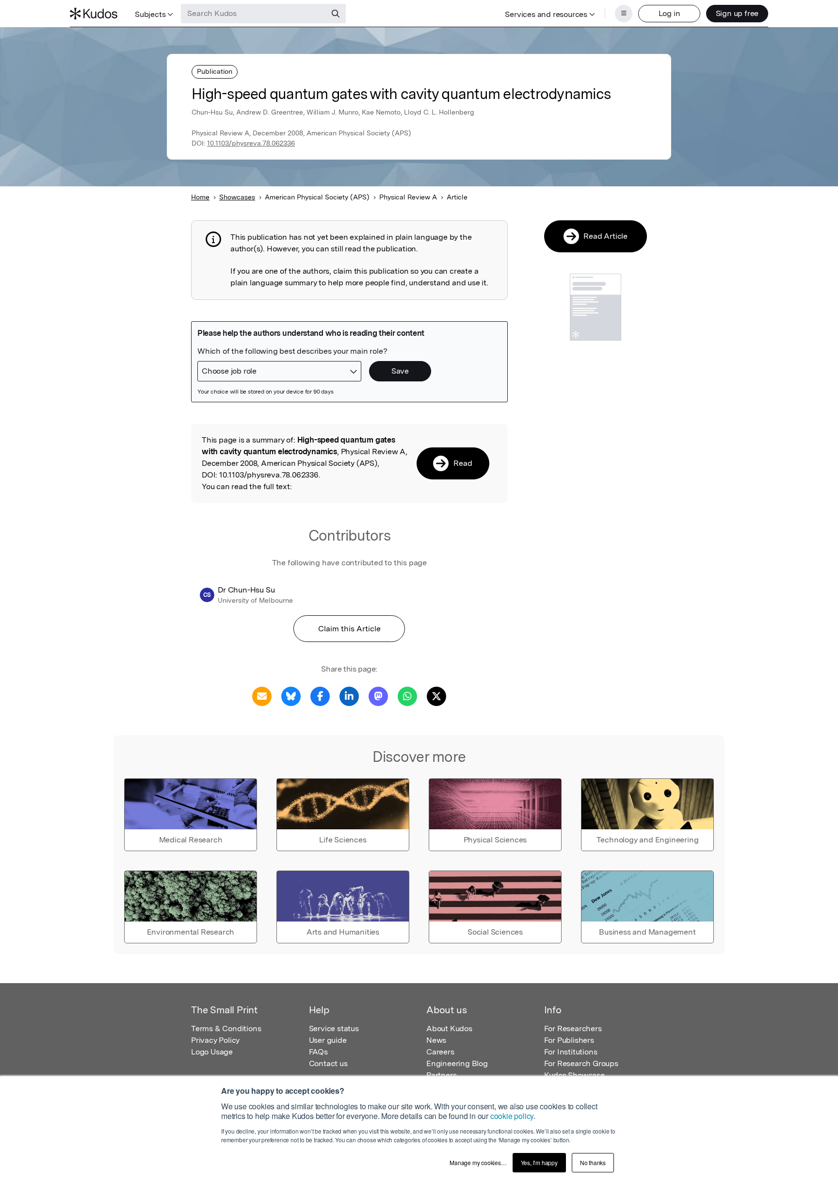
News (436, 1040)
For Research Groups (581, 1063)
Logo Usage (212, 1051)
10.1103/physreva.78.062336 (251, 143)
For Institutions (570, 1051)
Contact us (328, 1063)
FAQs (318, 1051)
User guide (328, 1040)
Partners (441, 1075)
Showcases (237, 197)
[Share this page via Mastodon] (378, 695)
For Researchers (573, 1028)
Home (200, 197)
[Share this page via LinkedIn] (349, 695)
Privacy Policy (215, 1040)
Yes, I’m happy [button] (539, 1162)
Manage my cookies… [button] (478, 1162)
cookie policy (511, 1115)
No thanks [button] (593, 1162)
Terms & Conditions (226, 1028)
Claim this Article (349, 628)
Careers (440, 1051)
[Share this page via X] (436, 695)
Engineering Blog (457, 1063)
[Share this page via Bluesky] (291, 695)
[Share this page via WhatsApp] (407, 695)
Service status (334, 1028)
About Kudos (449, 1028)
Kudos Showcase (574, 1075)
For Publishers (569, 1040)
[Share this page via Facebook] (320, 695)
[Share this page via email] (262, 695)
